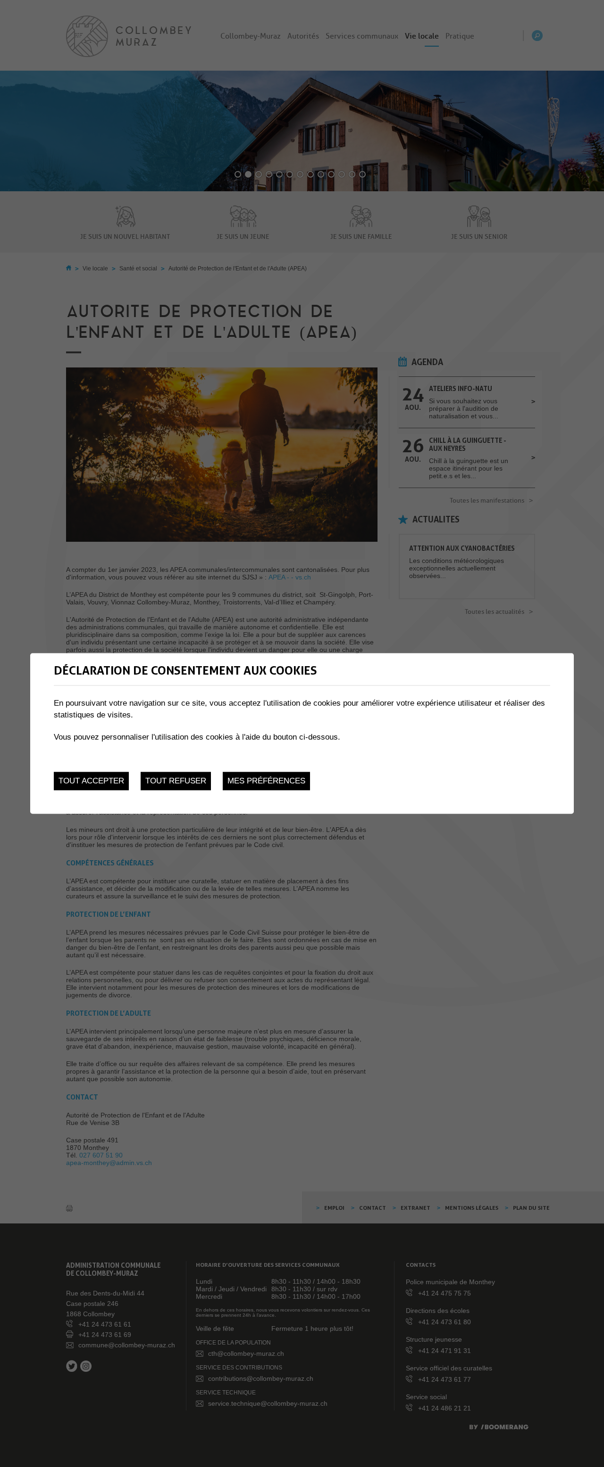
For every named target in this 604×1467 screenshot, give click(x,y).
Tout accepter (91, 780)
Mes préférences (266, 780)
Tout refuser (175, 780)
